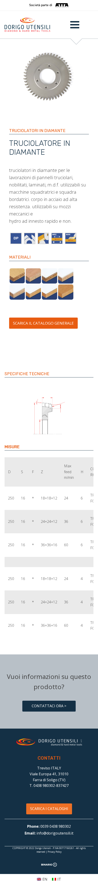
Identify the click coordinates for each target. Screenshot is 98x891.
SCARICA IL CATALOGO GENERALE (43, 323)
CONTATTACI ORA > (49, 705)
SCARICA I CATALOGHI (49, 808)
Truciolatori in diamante (37, 130)
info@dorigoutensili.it (54, 833)
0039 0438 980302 (55, 826)
